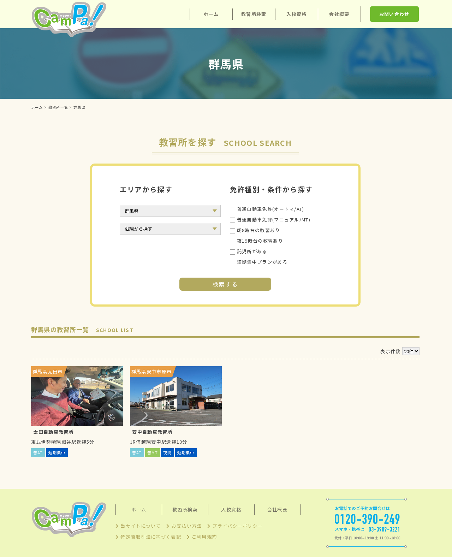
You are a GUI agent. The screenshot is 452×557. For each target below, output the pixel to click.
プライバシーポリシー (237, 525)
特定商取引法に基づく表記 (150, 536)
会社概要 (339, 14)
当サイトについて (140, 525)
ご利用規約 (204, 536)
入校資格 (296, 14)
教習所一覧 (58, 107)
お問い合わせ (394, 14)
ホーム (211, 14)
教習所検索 (254, 14)
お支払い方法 (187, 525)
